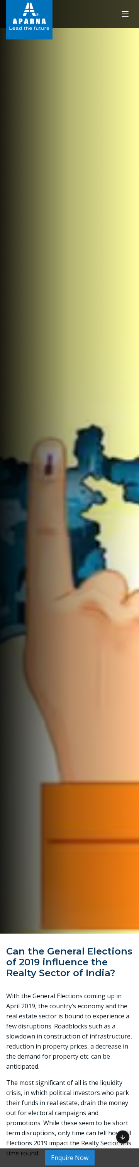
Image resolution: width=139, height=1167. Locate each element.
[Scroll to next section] (123, 1135)
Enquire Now (69, 1157)
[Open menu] (125, 14)
